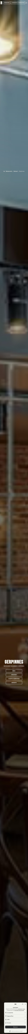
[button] (26, 2)
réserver (6, 2)
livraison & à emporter (17, 2)
